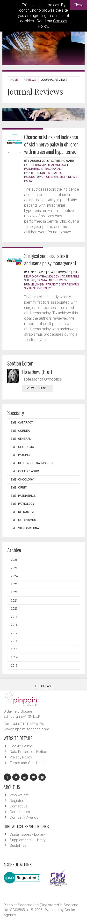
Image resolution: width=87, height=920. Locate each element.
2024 (14, 576)
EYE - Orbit (19, 487)
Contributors (20, 812)
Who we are (19, 795)
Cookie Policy (21, 746)
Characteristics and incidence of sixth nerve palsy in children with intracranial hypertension (51, 144)
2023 (14, 584)
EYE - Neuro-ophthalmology (45, 165)
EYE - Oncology (22, 479)
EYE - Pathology (22, 503)
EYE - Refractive (23, 512)
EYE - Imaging (20, 455)
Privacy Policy (21, 757)
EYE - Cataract (22, 422)
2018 (14, 625)
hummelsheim (34, 284)
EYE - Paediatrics (23, 495)
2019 (14, 617)
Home (14, 79)
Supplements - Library (27, 840)
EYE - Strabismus (23, 520)
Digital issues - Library (27, 834)
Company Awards (24, 817)
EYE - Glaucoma (22, 447)
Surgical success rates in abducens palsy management (50, 259)
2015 (14, 649)
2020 (14, 608)
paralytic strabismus (62, 284)
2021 (14, 600)
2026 (14, 560)
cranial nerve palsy (51, 280)
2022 (14, 592)
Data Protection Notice (28, 751)
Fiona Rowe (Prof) (37, 371)
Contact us (19, 806)
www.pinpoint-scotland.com (26, 729)
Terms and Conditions (27, 763)
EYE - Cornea (20, 430)
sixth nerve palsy (37, 288)
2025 (14, 568)
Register (16, 800)
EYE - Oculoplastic (25, 471)
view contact (37, 388)
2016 (14, 641)
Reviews (30, 79)
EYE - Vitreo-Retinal (25, 528)
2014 (14, 657)
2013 (14, 665)
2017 (14, 633)
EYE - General (21, 438)
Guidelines (18, 845)
